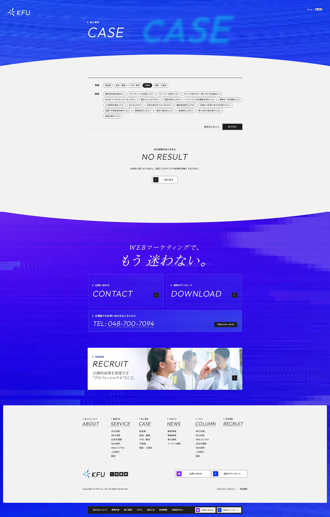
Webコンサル (118, 447)
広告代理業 (116, 439)
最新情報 (172, 431)
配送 (113, 456)
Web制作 (115, 443)
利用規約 (244, 489)
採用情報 (163, 509)
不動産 (142, 443)
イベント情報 (174, 443)
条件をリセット (211, 127)
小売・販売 (144, 439)
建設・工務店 (145, 447)
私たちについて (100, 509)
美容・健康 (144, 435)
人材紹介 (115, 452)
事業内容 (116, 509)
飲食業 (142, 431)
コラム (139, 509)
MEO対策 (115, 435)
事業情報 (172, 435)
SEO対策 (115, 431)
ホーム (309, 9)
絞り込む (232, 126)
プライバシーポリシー (226, 489)
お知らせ (151, 509)
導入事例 (128, 509)
